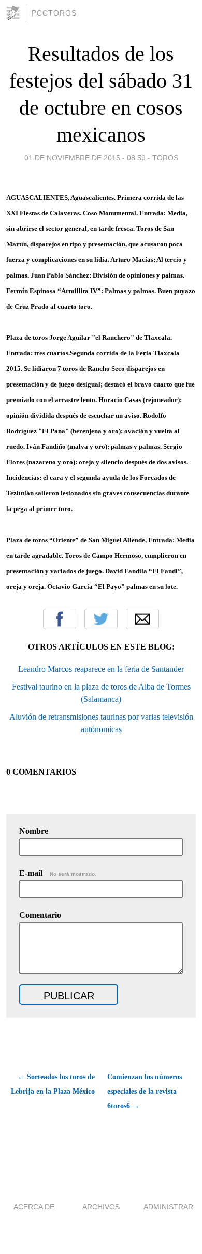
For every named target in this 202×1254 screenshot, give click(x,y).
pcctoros (54, 13)
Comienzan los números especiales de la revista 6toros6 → (144, 1091)
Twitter (101, 619)
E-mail (57, 873)
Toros (165, 158)
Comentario (40, 915)
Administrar (168, 1207)
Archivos (101, 1207)
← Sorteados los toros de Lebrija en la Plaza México (53, 1084)
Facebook (59, 619)
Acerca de (33, 1207)
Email (142, 619)
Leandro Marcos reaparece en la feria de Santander (101, 669)
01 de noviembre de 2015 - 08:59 (85, 158)
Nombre (33, 830)
